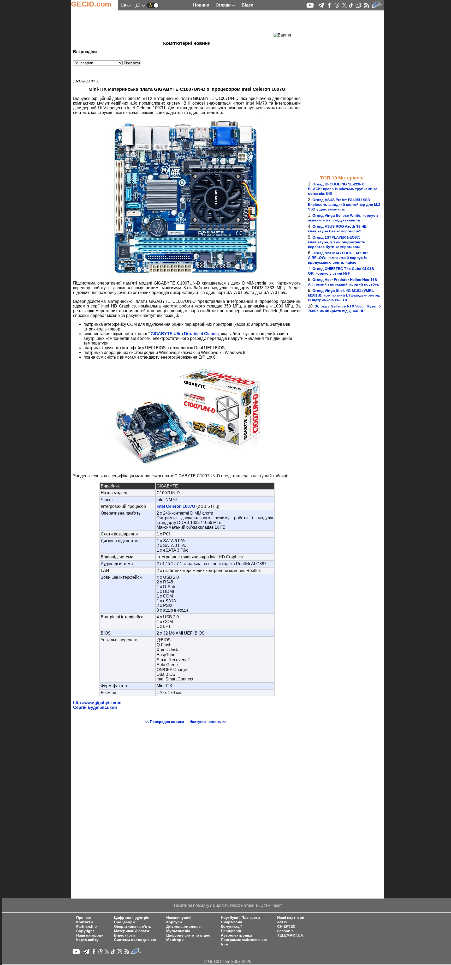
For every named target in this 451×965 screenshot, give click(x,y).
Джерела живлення (183, 926)
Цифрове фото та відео (188, 935)
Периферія (231, 931)
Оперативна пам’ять (132, 926)
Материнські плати (131, 931)
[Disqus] (187, 789)
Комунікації (231, 926)
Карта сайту (87, 940)
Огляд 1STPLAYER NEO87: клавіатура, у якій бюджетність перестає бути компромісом (336, 242)
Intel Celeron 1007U (176, 506)
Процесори (124, 922)
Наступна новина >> (207, 722)
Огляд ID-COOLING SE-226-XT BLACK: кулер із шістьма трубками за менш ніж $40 (342, 189)
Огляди (224, 5)
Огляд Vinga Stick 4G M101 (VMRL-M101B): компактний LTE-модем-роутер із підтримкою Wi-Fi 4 (344, 295)
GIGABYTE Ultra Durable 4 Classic (185, 333)
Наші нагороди (90, 935)
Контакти (84, 922)
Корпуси (174, 922)
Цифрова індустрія (131, 918)
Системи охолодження (135, 940)
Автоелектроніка (236, 935)
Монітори (175, 940)
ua (124, 5)
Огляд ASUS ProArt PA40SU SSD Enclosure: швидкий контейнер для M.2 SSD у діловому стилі (344, 204)
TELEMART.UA (290, 935)
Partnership (86, 926)
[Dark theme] (152, 5)
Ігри (224, 944)
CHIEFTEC (286, 926)
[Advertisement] (177, 25)
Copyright (85, 931)
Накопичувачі (178, 918)
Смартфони (231, 922)
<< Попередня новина (164, 722)
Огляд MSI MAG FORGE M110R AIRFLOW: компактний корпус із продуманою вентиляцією (338, 257)
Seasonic (285, 931)
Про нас (83, 918)
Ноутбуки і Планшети (240, 918)
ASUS (282, 922)
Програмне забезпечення (244, 940)
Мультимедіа (178, 931)
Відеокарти (124, 935)
